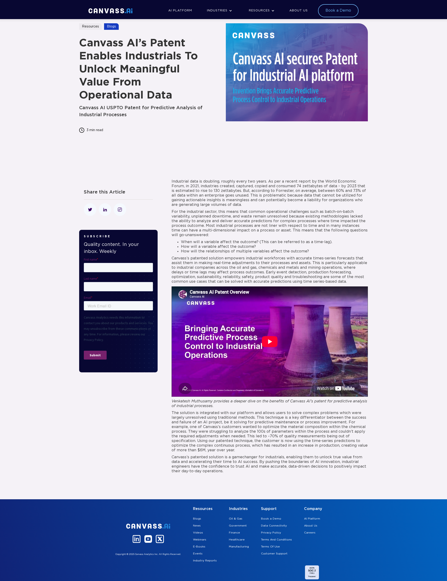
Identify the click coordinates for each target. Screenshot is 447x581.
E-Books (199, 546)
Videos (198, 532)
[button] (219, 10)
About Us (310, 525)
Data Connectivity (274, 525)
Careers (309, 532)
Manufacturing (239, 546)
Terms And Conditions (276, 539)
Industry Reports (205, 560)
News (197, 525)
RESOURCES (259, 10)
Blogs (197, 518)
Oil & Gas (235, 518)
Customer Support (274, 553)
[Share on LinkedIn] (105, 209)
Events (198, 553)
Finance (234, 532)
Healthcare (237, 539)
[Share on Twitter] (90, 209)
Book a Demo (271, 518)
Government (238, 525)
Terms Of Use (270, 546)
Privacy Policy (271, 532)
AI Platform (312, 518)
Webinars (199, 539)
